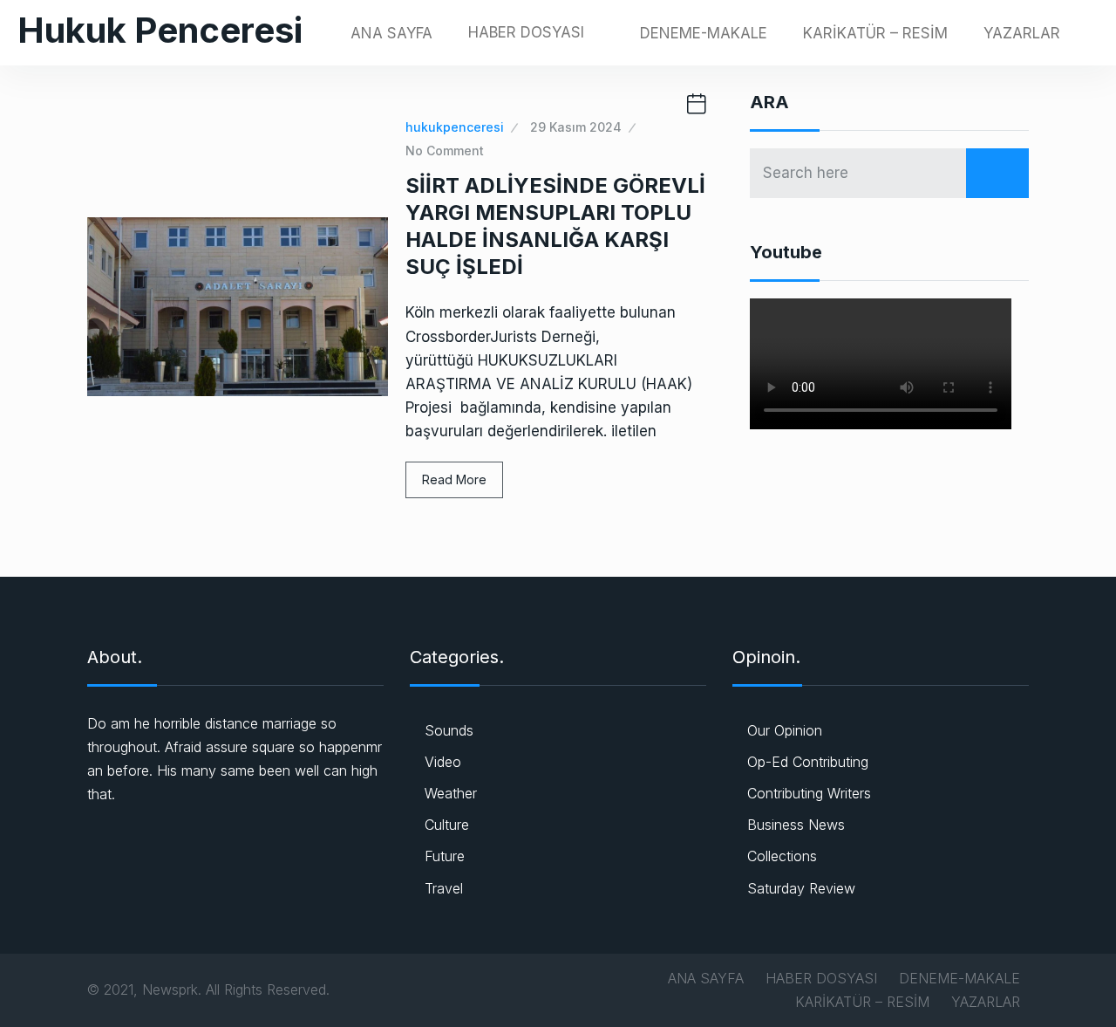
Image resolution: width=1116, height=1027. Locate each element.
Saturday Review (801, 888)
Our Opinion (784, 730)
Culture (447, 824)
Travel (444, 888)
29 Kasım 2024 (576, 127)
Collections (782, 856)
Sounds (449, 730)
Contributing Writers (809, 793)
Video (443, 761)
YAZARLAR (1021, 33)
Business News (796, 824)
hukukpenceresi (454, 127)
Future (445, 856)
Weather (451, 793)
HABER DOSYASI (526, 32)
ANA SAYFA (391, 33)
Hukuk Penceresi (160, 30)
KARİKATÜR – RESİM (875, 33)
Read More (454, 479)
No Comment (444, 150)
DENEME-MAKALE (703, 33)
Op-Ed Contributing (807, 761)
